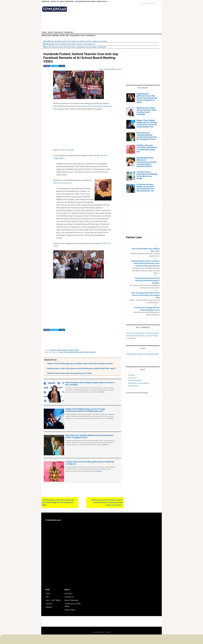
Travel (47, 594)
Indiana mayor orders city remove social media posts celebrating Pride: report (81, 368)
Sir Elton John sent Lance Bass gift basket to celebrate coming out (146, 148)
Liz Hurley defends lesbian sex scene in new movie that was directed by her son (145, 187)
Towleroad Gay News (102, 9)
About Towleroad (134, 380)
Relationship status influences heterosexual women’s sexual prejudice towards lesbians (146, 162)
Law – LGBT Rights (53, 600)
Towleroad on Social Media (138, 383)
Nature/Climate (68, 350)
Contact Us (132, 378)
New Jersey (79, 352)
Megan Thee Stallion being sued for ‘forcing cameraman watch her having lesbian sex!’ (74, 47)
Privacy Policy (133, 386)
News (77, 350)
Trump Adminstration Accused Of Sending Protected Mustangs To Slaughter (147, 280)
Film (47, 597)
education (63, 352)
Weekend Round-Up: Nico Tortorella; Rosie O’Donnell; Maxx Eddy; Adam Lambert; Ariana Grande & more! (145, 263)
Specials (48, 607)
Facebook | (141, 354)
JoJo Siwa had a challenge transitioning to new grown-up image (146, 175)
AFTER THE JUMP (66, 150)
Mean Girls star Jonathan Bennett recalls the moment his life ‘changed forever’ (146, 136)
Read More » (101, 392)
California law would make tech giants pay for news (69, 373)
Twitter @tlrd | (131, 354)
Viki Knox (77, 106)
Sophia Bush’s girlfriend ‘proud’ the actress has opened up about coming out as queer (75, 41)
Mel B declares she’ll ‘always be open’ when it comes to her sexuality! (69, 44)
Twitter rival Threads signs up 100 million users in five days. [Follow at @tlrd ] (80, 364)
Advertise (131, 375)
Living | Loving (55, 350)
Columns (48, 604)
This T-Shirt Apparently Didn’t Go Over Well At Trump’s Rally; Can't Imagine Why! (145, 295)
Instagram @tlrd (152, 354)
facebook (71, 352)
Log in (108, 632)
